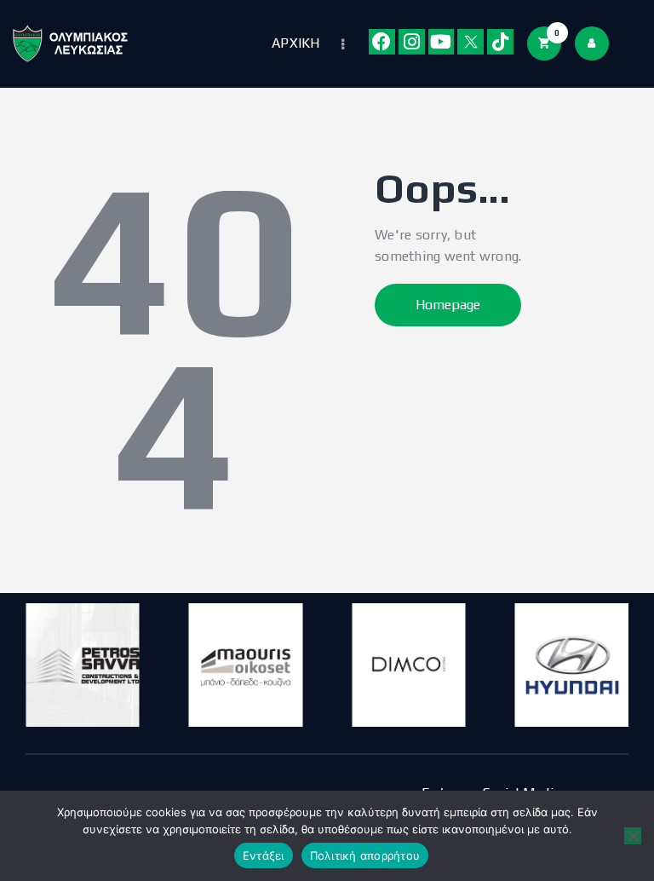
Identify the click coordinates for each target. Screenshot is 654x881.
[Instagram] (412, 42)
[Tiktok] (500, 42)
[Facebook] (382, 42)
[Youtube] (441, 42)
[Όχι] (632, 835)
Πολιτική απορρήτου (365, 855)
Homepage (448, 305)
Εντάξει (263, 855)
